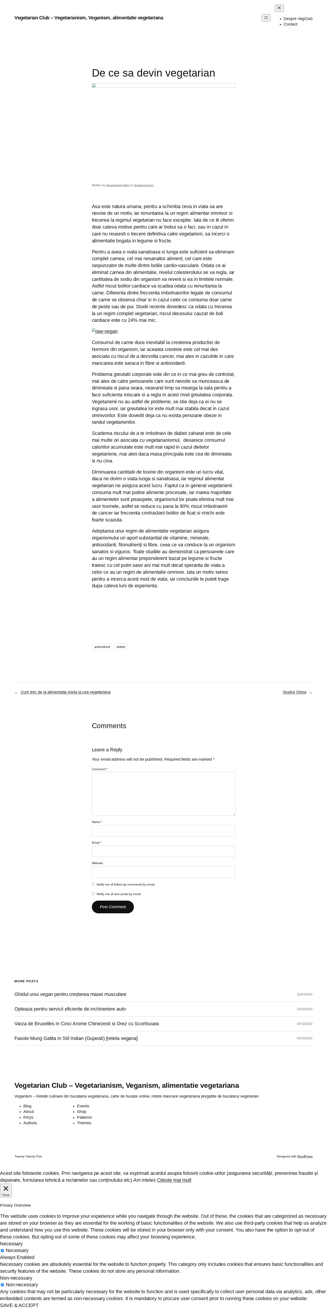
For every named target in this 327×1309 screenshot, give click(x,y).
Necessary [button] (11, 1243)
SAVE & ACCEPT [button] (19, 1305)
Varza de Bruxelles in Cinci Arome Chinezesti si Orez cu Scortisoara (86, 1023)
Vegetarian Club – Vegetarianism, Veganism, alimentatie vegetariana (88, 17)
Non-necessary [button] (16, 1278)
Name (97, 822)
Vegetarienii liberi (118, 185)
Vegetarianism (143, 185)
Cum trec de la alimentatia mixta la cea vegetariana (66, 692)
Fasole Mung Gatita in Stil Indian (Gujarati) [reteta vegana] (76, 1038)
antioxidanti (102, 646)
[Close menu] (279, 8)
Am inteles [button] (144, 1180)
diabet (121, 646)
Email (96, 842)
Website (97, 863)
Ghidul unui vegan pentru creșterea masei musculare (70, 994)
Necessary (17, 1250)
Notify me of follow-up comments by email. (126, 884)
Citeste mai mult (174, 1180)
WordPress (305, 1156)
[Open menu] (266, 18)
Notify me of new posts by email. (119, 894)
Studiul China (294, 692)
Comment (99, 769)
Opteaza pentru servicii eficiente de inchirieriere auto (70, 1009)
